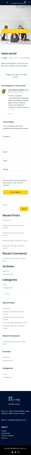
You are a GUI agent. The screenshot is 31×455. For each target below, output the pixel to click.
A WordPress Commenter (16, 90)
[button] (7, 2)
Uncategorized (25, 58)
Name (5, 152)
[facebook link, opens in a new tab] (15, 452)
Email (5, 161)
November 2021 (8, 274)
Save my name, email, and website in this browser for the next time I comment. (15, 183)
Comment (7, 136)
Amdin (5, 58)
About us (4, 438)
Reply (10, 113)
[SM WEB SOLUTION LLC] (2, 2)
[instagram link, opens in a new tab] (18, 452)
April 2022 (6, 271)
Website (5, 169)
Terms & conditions (7, 435)
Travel (5, 284)
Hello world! (7, 220)
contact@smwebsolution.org (16, 420)
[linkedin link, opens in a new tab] (12, 452)
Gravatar (11, 110)
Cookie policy (5, 433)
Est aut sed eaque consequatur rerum (15, 240)
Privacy (3, 431)
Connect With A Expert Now (15, 31)
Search (5, 205)
